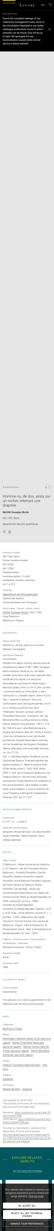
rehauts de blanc (11, 1089)
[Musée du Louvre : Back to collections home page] (27, 5)
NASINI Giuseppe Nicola (16, 512)
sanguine (27, 1089)
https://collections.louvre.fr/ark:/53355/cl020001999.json (27, 1121)
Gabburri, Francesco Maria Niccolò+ (21, 1065)
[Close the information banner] (49, 29)
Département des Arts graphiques (20, 594)
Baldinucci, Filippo (12, 1028)
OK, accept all (27, 1205)
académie (8, 1079)
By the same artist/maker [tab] (27, 1171)
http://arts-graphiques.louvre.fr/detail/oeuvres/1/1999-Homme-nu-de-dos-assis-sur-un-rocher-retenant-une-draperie (27, 1138)
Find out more (36, 1196)
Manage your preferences (27, 1223)
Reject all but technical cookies (27, 1215)
